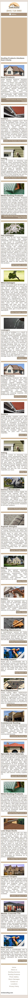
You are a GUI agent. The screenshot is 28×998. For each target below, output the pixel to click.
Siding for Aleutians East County (15, 178)
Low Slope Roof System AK (17, 859)
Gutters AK (22, 435)
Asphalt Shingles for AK (18, 550)
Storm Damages (14, 979)
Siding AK (23, 472)
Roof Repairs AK (20, 672)
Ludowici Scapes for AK (18, 895)
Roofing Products (14, 974)
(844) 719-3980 (14, 10)
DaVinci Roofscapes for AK (17, 509)
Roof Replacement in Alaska (16, 705)
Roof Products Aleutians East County (16, 100)
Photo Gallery (14, 977)
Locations (14, 984)
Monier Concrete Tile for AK (17, 929)
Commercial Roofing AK (18, 736)
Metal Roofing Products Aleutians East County (15, 216)
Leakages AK (21, 358)
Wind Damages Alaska (18, 312)
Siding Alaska (21, 581)
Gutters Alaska (21, 612)
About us (14, 970)
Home (14, 967)
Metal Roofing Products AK (17, 813)
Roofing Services (14, 972)
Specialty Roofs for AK (18, 776)
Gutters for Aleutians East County (15, 141)
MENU (14, 14)
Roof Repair (22, 960)
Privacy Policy (14, 986)
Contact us (14, 981)
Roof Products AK (20, 396)
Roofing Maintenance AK (17, 641)
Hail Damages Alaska (19, 265)
